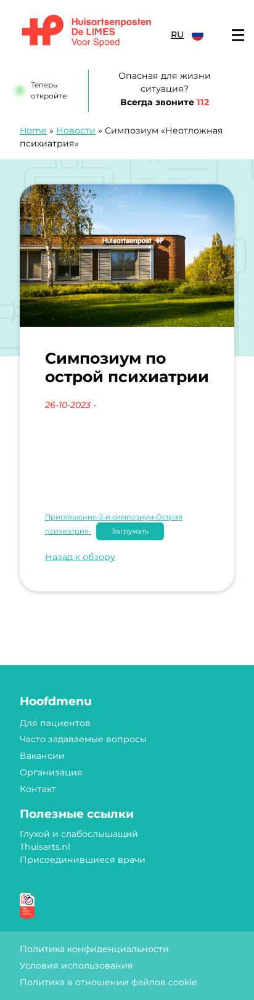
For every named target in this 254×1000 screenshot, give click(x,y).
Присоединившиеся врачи (82, 859)
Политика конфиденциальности (94, 948)
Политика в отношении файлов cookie (108, 982)
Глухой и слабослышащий (79, 833)
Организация (51, 772)
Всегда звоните (164, 102)
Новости (76, 130)
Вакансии (42, 755)
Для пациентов (55, 723)
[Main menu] (238, 35)
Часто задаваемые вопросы (83, 739)
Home (33, 130)
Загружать (130, 531)
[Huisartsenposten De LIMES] (86, 32)
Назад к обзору (80, 556)
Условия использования (76, 965)
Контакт (38, 788)
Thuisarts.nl (45, 846)
